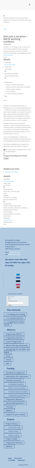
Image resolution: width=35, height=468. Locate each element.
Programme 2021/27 (14, 334)
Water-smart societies (17, 388)
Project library (12, 424)
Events (8, 360)
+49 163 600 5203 (14, 252)
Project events (13, 435)
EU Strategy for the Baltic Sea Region (17, 350)
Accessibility (11, 460)
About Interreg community (17, 345)
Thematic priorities (14, 380)
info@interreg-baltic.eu (14, 254)
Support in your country (15, 414)
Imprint (10, 458)
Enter (10, 305)
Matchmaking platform (15, 403)
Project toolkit (11, 439)
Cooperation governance (18, 395)
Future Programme (14, 341)
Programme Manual (14, 399)
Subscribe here (7, 220)
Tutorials (9, 407)
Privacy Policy (18, 458)
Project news (13, 431)
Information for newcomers (17, 376)
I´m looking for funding (15, 314)
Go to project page (10, 64)
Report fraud (21, 460)
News (8, 356)
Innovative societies (16, 384)
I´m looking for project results (14, 323)
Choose (6, 158)
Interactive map (14, 427)
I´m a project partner (14, 318)
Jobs (7, 363)
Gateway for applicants (15, 373)
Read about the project (11, 172)
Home (5, 29)
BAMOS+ (9, 410)
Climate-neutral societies (18, 392)
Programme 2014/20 (14, 338)
